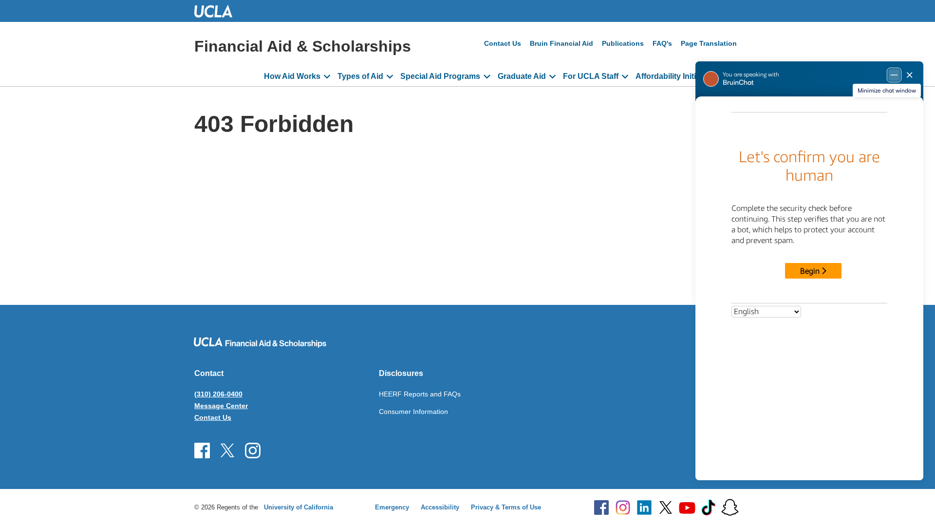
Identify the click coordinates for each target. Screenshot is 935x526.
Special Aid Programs (440, 76)
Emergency (392, 507)
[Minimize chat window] (894, 75)
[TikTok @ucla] (708, 507)
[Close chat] (915, 504)
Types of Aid (360, 76)
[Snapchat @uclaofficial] (730, 507)
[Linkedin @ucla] (644, 507)
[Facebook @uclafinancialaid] (202, 450)
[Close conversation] (910, 75)
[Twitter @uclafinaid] (227, 450)
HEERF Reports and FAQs (420, 394)
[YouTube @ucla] (687, 507)
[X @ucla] (665, 507)
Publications (623, 43)
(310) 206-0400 (218, 394)
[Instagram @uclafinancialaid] (252, 450)
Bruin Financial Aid (561, 43)
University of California (298, 507)
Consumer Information (413, 411)
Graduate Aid (522, 76)
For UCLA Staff (590, 76)
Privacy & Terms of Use (506, 507)
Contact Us (502, 43)
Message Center (221, 406)
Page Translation (709, 43)
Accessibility (440, 507)
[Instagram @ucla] (623, 507)
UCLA (217, 11)
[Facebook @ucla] (601, 507)
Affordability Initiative (674, 76)
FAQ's (662, 43)
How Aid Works (292, 76)
